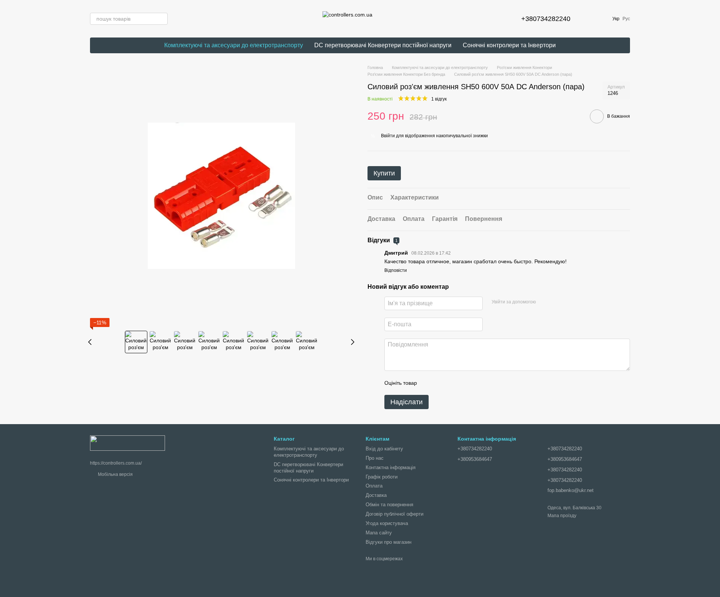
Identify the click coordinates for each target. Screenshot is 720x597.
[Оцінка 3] (453, 382)
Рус (626, 18)
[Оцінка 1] (429, 382)
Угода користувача (387, 523)
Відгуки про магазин (388, 542)
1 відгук (439, 99)
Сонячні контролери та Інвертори (509, 45)
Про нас (375, 458)
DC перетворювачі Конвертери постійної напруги (383, 45)
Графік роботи (382, 477)
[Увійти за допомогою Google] (544, 302)
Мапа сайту (379, 533)
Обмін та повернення (389, 504)
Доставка (376, 495)
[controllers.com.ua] (127, 442)
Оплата (374, 486)
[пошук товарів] (162, 19)
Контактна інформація (391, 467)
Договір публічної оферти (394, 514)
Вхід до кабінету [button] (384, 449)
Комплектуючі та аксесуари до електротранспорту (233, 45)
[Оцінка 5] (477, 382)
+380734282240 (545, 18)
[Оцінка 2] (441, 382)
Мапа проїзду (562, 515)
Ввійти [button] (388, 135)
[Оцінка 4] (465, 382)
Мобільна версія (115, 474)
